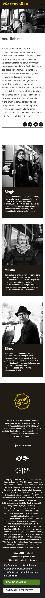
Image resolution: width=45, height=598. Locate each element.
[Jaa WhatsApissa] (41, 124)
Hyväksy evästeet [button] (16, 582)
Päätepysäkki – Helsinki (22, 553)
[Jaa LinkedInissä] (35, 124)
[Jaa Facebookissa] (25, 124)
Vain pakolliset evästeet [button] (19, 590)
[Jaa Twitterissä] (30, 124)
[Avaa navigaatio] (40, 4)
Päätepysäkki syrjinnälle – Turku (22, 557)
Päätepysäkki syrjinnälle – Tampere (23, 560)
